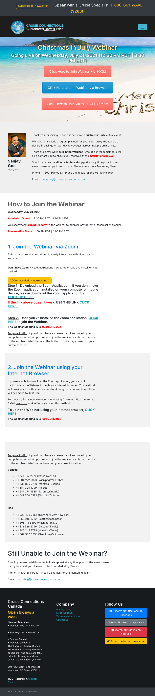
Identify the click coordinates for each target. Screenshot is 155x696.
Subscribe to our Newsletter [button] (127, 641)
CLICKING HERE (20, 297)
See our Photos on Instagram (126, 622)
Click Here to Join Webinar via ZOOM (77, 71)
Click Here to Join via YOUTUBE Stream (77, 104)
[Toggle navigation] (142, 27)
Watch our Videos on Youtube (127, 631)
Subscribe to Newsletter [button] (33, 5)
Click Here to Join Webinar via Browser (78, 88)
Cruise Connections (27, 691)
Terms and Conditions (68, 616)
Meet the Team (64, 612)
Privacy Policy (63, 609)
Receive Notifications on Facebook (127, 612)
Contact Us (62, 619)
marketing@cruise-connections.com (63, 179)
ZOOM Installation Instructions (29, 280)
